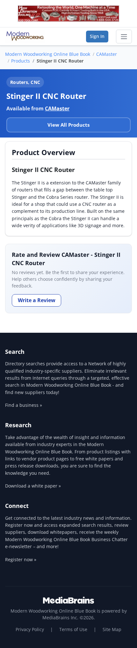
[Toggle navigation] (124, 37)
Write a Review (36, 300)
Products (20, 61)
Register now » (20, 559)
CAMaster (106, 54)
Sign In (97, 36)
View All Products (68, 125)
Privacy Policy (30, 629)
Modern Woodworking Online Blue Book (47, 54)
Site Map (112, 629)
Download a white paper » (33, 486)
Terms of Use (73, 629)
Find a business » (23, 405)
